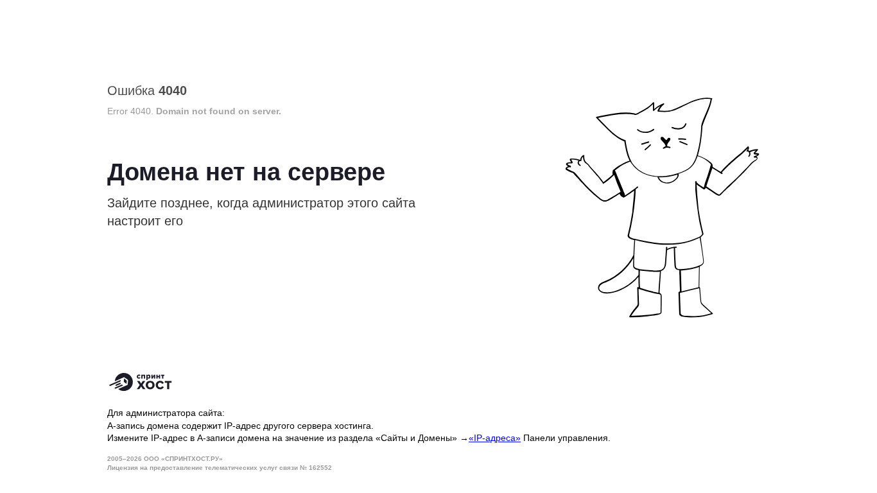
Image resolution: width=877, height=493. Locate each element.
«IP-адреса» (495, 438)
